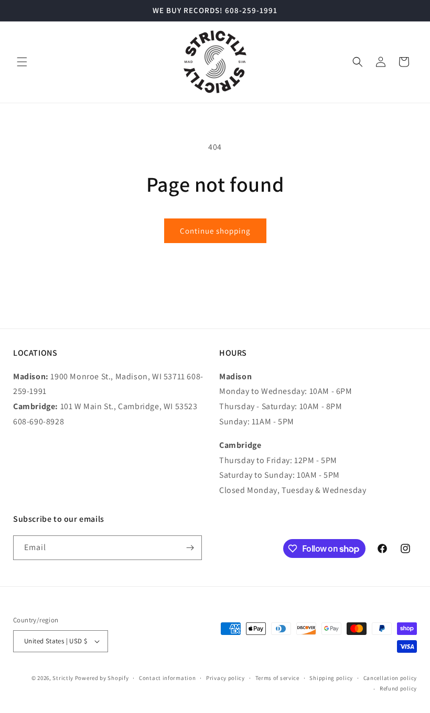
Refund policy (398, 688)
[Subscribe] (189, 547)
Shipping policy (331, 678)
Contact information (167, 678)
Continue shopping (215, 231)
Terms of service (277, 678)
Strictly (62, 678)
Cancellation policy (390, 678)
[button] (22, 61)
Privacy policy (225, 678)
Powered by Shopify (102, 678)
